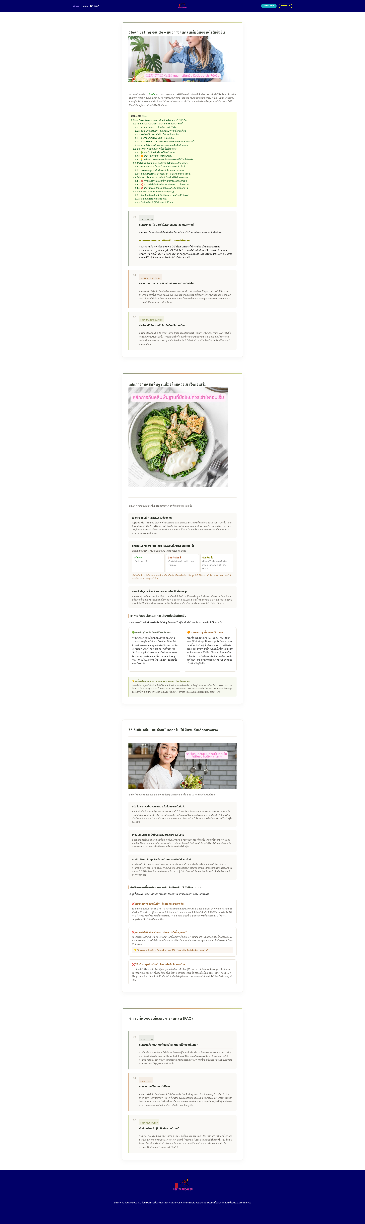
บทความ (84, 6)
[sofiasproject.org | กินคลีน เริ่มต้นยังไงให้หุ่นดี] (182, 6)
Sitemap (94, 6)
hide (145, 116)
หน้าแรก (76, 6)
